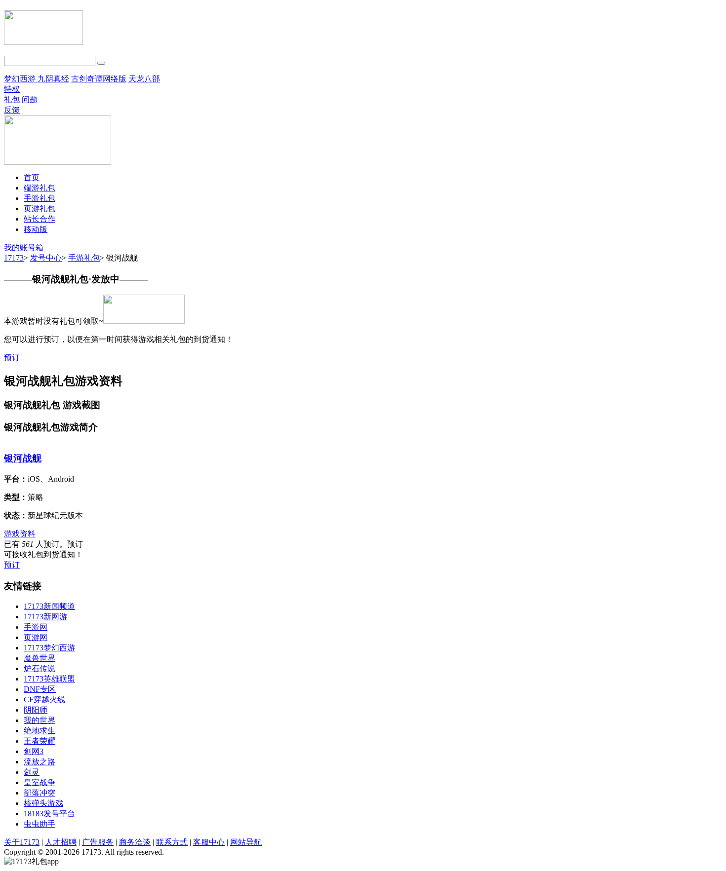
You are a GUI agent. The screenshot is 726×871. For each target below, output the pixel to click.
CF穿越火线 (44, 699)
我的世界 (39, 720)
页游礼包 (39, 208)
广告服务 (98, 842)
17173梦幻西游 (49, 648)
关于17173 (22, 842)
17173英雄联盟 (49, 679)
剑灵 (32, 772)
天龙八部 (144, 79)
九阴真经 (53, 79)
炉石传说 (39, 668)
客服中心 (209, 842)
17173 (14, 258)
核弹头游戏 (43, 803)
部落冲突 (39, 793)
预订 (12, 357)
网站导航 (246, 842)
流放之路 (39, 761)
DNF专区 (40, 689)
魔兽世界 (39, 658)
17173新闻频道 (49, 606)
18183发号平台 (49, 813)
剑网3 (33, 751)
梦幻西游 (21, 79)
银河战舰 (22, 458)
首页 (32, 177)
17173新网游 (45, 616)
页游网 (35, 637)
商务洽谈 (135, 842)
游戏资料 (20, 534)
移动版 (35, 229)
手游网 (35, 627)
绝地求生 (39, 730)
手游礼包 (39, 198)
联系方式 (172, 842)
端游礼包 (39, 188)
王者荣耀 (39, 741)
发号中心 (46, 258)
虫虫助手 (39, 824)
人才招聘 (61, 842)
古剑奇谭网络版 (98, 79)
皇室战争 (39, 782)
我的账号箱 (23, 247)
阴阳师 (35, 710)
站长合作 (39, 219)
